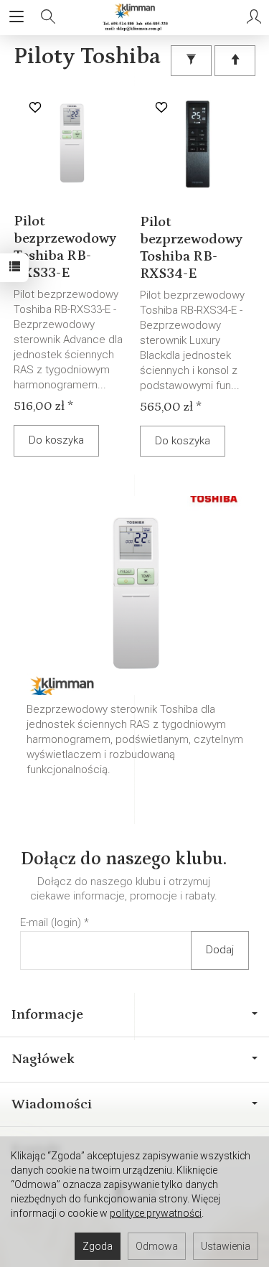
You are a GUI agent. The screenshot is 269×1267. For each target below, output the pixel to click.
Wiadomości (51, 1104)
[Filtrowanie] (191, 60)
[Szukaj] (48, 17)
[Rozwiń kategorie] (16, 17)
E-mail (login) (50, 922)
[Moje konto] (254, 17)
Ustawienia (225, 1246)
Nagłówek (43, 1059)
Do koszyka (56, 440)
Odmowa (157, 1246)
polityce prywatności (156, 1213)
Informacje (47, 1014)
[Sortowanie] (234, 60)
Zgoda (97, 1246)
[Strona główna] (134, 17)
